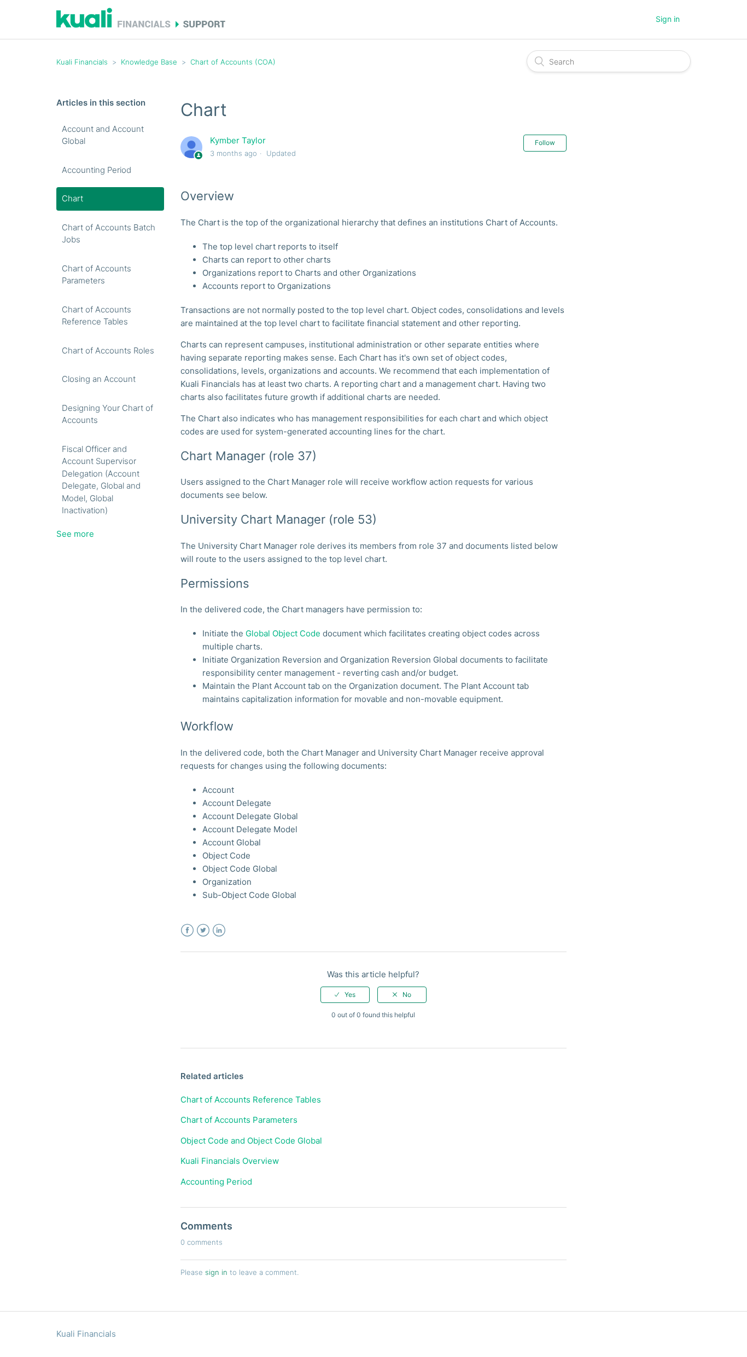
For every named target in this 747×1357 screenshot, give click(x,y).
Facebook (187, 930)
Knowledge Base (149, 61)
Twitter (203, 930)
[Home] (140, 25)
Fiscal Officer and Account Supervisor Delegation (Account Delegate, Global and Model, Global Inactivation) (101, 480)
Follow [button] (545, 142)
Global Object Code (283, 633)
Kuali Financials (82, 61)
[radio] (345, 995)
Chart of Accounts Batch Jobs (108, 233)
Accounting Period (96, 170)
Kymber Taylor (238, 140)
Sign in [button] (668, 19)
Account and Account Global (103, 135)
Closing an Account (99, 379)
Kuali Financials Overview (229, 1161)
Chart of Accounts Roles (108, 350)
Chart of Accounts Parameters (96, 274)
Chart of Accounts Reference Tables (96, 315)
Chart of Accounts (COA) (233, 61)
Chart (72, 198)
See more (75, 534)
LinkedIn (219, 930)
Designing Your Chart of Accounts (107, 414)
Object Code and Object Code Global (251, 1140)
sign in (216, 1272)
